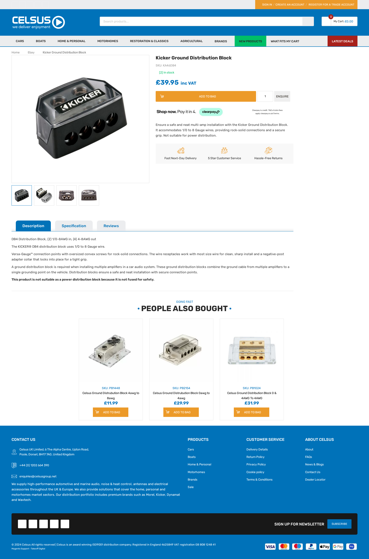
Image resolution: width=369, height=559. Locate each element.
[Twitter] (22, 4)
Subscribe (339, 523)
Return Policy (255, 457)
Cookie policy (255, 472)
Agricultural (191, 41)
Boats (41, 41)
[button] (45, 195)
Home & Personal (199, 464)
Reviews (111, 226)
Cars (20, 41)
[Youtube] (38, 4)
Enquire (282, 96)
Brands (192, 479)
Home (16, 52)
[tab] (33, 226)
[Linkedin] (30, 4)
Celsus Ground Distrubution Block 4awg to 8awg (110, 393)
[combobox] (201, 21)
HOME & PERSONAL (71, 41)
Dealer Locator (315, 479)
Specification (74, 226)
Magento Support (20, 548)
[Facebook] (15, 4)
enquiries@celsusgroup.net (37, 476)
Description (33, 226)
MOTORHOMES (107, 41)
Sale (191, 487)
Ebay (31, 52)
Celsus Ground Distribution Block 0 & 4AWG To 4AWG (252, 393)
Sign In (267, 4)
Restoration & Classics (149, 41)
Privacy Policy (256, 464)
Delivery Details (257, 449)
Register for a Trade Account (331, 4)
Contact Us (312, 472)
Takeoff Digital (38, 548)
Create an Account (290, 4)
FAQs (308, 457)
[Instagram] (45, 4)
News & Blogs (314, 464)
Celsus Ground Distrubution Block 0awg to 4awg (181, 393)
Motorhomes (196, 472)
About (309, 449)
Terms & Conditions (259, 479)
